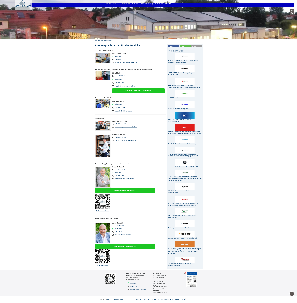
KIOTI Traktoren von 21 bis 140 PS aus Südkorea (183, 166)
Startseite (138, 299)
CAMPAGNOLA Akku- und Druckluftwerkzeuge (182, 144)
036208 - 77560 (120, 124)
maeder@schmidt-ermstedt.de (125, 86)
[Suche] (292, 13)
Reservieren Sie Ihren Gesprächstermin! (125, 190)
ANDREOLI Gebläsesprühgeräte (178, 108)
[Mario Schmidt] (102, 232)
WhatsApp (118, 56)
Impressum (155, 299)
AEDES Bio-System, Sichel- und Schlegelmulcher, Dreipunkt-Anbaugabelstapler (183, 61)
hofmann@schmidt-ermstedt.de (125, 140)
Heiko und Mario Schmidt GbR (110, 3)
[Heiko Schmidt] (103, 177)
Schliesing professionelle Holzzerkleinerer (181, 228)
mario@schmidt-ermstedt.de (124, 235)
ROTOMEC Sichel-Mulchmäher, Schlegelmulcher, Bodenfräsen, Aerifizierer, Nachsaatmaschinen (183, 204)
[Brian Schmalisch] (103, 58)
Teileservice (134, 3)
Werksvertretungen (176, 51)
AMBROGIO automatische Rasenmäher (180, 98)
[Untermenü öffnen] (102, 5)
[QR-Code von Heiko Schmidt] (102, 201)
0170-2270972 (120, 76)
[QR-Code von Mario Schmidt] (102, 256)
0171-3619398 (119, 225)
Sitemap (177, 299)
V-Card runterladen (102, 211)
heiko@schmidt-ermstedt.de (124, 178)
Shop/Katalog (149, 3)
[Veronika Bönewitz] (103, 126)
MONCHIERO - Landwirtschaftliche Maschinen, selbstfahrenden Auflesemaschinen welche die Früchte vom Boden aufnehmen (184, 178)
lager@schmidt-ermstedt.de (124, 111)
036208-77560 (120, 59)
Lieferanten (168, 3)
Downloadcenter (158, 3)
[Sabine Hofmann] (103, 145)
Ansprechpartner (125, 3)
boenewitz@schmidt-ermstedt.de (126, 127)
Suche (183, 299)
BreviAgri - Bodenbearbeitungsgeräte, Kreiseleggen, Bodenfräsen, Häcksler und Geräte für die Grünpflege (184, 132)
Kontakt (144, 299)
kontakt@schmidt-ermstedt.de (138, 289)
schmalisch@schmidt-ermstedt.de (126, 62)
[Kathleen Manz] (103, 104)
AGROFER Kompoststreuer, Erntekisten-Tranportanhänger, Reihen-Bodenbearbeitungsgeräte (184, 86)
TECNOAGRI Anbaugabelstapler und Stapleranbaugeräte (179, 264)
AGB (149, 299)
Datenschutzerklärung (166, 299)
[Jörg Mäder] (103, 75)
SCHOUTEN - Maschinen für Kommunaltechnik (182, 238)
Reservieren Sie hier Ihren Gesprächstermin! (138, 90)
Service (142, 3)
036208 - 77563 (120, 107)
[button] (173, 46)
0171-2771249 (120, 169)
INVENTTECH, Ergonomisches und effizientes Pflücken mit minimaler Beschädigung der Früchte (183, 155)
